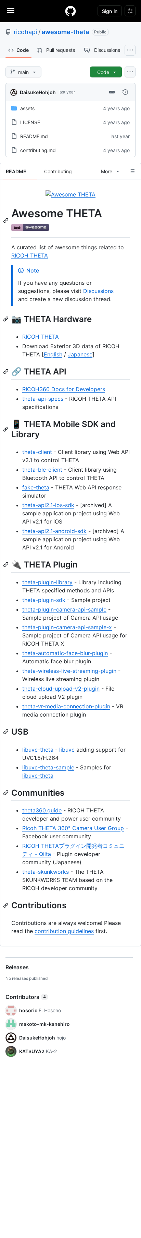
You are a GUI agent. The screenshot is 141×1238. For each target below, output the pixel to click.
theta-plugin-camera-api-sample (64, 609)
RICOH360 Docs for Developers (63, 389)
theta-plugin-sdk (43, 599)
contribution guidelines (64, 931)
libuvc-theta (37, 749)
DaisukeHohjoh (38, 92)
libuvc (67, 749)
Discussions (98, 291)
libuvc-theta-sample (48, 767)
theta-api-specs (42, 398)
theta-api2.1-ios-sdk (48, 505)
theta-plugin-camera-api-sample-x (67, 627)
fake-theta (35, 487)
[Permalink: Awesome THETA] (6, 220)
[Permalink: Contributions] (6, 905)
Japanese (80, 354)
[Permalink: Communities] (6, 792)
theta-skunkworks (45, 871)
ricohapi (25, 31)
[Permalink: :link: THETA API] (6, 371)
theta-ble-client (42, 469)
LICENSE (30, 122)
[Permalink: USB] (6, 732)
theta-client (37, 451)
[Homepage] (70, 10)
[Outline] (132, 171)
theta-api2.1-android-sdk (54, 531)
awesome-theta (65, 31)
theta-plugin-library (47, 582)
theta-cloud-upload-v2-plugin (61, 688)
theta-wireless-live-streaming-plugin (69, 670)
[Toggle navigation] (10, 10)
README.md (34, 136)
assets (27, 108)
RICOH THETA (29, 255)
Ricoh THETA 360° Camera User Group (73, 828)
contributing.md (38, 150)
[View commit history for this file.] (125, 92)
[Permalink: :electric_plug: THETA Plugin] (6, 564)
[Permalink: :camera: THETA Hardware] (6, 319)
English (53, 354)
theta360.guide (42, 810)
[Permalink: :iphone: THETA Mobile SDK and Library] (6, 429)
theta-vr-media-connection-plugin (66, 706)
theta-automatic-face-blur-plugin (65, 653)
